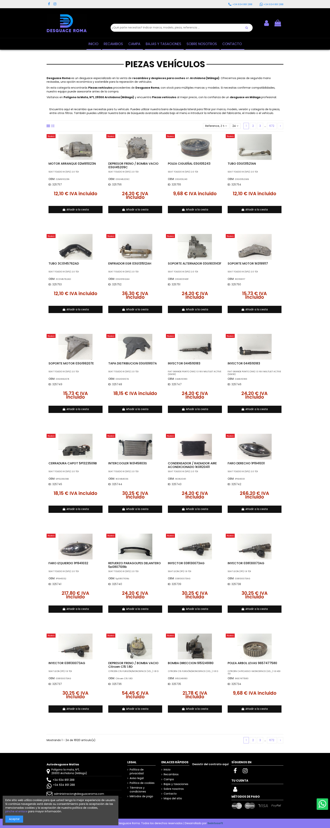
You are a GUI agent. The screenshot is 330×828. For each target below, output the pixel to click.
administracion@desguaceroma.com (79, 794)
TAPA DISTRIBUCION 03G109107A (132, 363)
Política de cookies (142, 783)
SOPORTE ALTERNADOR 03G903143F (194, 263)
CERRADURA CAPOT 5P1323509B (73, 463)
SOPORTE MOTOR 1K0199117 (248, 263)
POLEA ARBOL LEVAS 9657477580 (252, 663)
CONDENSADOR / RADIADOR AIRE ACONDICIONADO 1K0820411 (192, 465)
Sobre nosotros (174, 789)
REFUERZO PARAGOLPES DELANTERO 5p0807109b (134, 565)
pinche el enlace (16, 811)
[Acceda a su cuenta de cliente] (235, 790)
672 (271, 126)
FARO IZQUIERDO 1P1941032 (68, 563)
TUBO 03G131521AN (242, 163)
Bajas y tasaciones (176, 784)
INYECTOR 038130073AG (186, 563)
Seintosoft (215, 823)
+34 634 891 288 (63, 780)
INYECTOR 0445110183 (184, 363)
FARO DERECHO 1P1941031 (246, 463)
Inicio (167, 769)
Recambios (171, 774)
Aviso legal (137, 778)
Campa (169, 779)
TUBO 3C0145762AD (64, 263)
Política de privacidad (137, 771)
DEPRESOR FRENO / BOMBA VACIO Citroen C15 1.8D (133, 665)
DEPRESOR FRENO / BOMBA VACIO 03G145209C (133, 165)
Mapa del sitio (173, 798)
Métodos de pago (141, 796)
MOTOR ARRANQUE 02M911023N (72, 163)
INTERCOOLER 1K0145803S (127, 463)
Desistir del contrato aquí (210, 764)
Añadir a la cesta (77, 209)
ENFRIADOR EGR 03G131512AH (129, 263)
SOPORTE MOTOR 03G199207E (71, 363)
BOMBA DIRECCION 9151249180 (191, 663)
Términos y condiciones (138, 789)
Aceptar (14, 819)
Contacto (170, 794)
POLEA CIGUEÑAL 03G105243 (189, 163)
